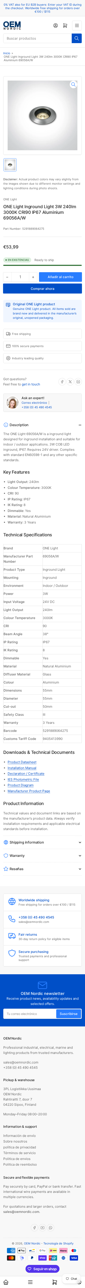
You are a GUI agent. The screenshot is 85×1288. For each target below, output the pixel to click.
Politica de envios (17, 1159)
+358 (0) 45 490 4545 (37, 407)
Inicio (6, 53)
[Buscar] (77, 38)
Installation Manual (22, 768)
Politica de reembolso (20, 1164)
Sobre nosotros (15, 1141)
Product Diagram (21, 785)
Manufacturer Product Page (29, 791)
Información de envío (19, 1136)
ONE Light (10, 199)
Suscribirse (69, 1014)
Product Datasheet (22, 762)
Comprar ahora (42, 289)
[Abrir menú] (77, 25)
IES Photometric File (23, 779)
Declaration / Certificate (26, 773)
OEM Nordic (32, 1243)
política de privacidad (19, 1147)
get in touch (31, 384)
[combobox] (42, 38)
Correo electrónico (35, 402)
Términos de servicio (19, 1153)
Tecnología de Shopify (58, 1243)
